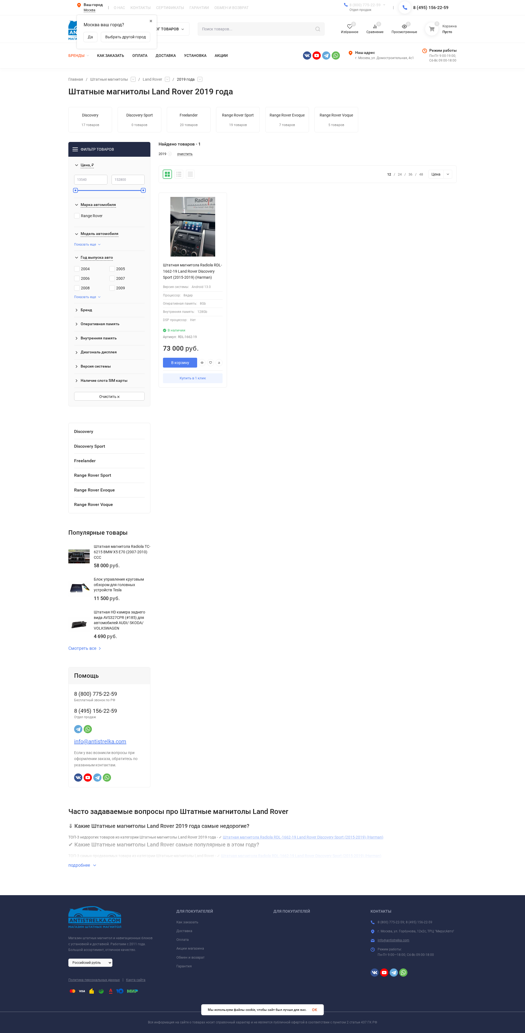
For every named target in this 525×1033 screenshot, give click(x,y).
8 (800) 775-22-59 (365, 5)
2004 (85, 269)
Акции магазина (190, 948)
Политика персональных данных (94, 980)
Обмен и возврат (190, 957)
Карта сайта (135, 980)
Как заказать (187, 922)
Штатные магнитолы (109, 79)
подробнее (79, 865)
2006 (85, 278)
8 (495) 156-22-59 (430, 7)
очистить (184, 154)
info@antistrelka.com (100, 741)
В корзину (180, 362)
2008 (85, 288)
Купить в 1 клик (193, 378)
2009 (120, 288)
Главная (75, 79)
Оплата (182, 940)
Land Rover (152, 79)
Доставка (184, 931)
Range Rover (92, 216)
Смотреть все (82, 648)
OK (314, 1010)
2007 (120, 278)
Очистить (108, 396)
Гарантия (184, 966)
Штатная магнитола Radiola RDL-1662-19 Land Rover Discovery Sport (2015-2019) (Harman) (303, 837)
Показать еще (85, 244)
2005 (120, 269)
